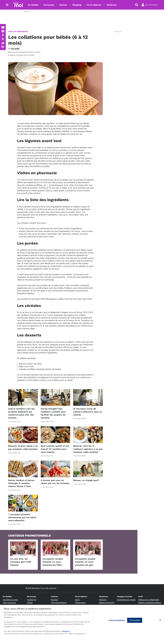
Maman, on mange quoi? (86, 480)
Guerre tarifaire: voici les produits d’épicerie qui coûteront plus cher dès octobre (21, 413)
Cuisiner (63, 5)
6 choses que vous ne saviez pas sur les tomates (55, 481)
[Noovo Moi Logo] (18, 5)
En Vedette (33, 5)
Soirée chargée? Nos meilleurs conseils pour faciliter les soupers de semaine (53, 413)
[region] (82, 620)
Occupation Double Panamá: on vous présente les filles (53, 562)
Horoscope (49, 5)
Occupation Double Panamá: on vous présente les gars (85, 562)
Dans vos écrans (9, 603)
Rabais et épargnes (106, 603)
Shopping (76, 5)
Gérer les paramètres (117, 620)
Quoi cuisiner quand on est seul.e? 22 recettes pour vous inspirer (55, 449)
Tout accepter (134, 620)
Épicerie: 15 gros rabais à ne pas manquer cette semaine (23, 447)
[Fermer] (160, 620)
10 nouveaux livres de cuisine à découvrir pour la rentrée (87, 411)
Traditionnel (31, 600)
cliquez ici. (66, 631)
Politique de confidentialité (148, 600)
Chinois (30, 603)
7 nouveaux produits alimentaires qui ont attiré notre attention (22, 517)
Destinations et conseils (126, 600)
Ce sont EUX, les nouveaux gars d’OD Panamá (20, 562)
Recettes (54, 600)
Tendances (111, 5)
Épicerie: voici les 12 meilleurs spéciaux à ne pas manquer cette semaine (88, 449)
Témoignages (80, 603)
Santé (77, 600)
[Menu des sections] (7, 4)
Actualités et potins (10, 600)
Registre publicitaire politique (149, 603)
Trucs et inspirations (18, 31)
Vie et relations (94, 5)
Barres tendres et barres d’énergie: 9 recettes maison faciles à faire (21, 483)
